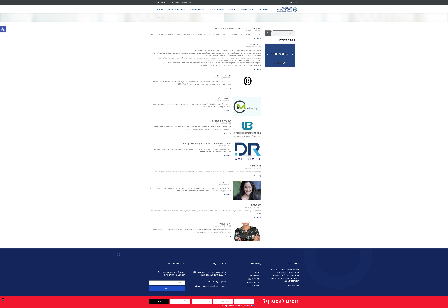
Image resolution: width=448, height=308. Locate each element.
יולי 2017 (286, 147)
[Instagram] (280, 2)
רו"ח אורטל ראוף (223, 75)
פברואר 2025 (284, 80)
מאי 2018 (286, 133)
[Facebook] (296, 2)
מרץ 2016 (286, 186)
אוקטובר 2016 (284, 169)
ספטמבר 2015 (284, 197)
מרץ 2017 (286, 158)
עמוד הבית (160, 18)
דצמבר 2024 (285, 82)
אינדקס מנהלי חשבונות (176, 9)
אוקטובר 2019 (284, 110)
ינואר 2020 (285, 102)
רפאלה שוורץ (255, 44)
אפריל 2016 (285, 183)
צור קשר (159, 9)
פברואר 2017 (285, 161)
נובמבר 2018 (285, 122)
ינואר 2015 (286, 214)
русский (180, 2)
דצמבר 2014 (285, 217)
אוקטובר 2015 (284, 194)
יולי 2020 (286, 96)
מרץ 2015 (286, 211)
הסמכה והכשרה (218, 9)
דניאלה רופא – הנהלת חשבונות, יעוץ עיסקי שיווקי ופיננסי (206, 143)
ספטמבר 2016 (284, 172)
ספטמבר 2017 (284, 144)
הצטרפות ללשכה (198, 9)
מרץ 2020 (286, 99)
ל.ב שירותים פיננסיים (221, 121)
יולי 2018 (286, 127)
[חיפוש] (268, 33)
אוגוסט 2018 (285, 124)
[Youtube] (285, 2)
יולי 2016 (286, 178)
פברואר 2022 (284, 94)
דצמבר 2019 (285, 105)
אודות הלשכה (263, 9)
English (188, 2)
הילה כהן (227, 182)
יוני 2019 (287, 119)
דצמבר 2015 (285, 192)
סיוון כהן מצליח (224, 98)
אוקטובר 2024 (284, 85)
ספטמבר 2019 (284, 113)
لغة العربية (172, 3)
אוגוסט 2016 (285, 175)
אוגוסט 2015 (285, 200)
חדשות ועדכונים (247, 9)
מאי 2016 (286, 180)
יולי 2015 (286, 203)
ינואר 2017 (286, 164)
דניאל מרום (256, 205)
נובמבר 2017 (285, 141)
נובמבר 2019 (285, 108)
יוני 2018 (287, 130)
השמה (233, 9)
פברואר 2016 (285, 189)
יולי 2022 (286, 88)
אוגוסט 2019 (285, 116)
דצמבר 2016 (285, 166)
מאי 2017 (286, 152)
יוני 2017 (287, 150)
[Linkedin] (290, 2)
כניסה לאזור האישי (161, 2)
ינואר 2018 (286, 138)
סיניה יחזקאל (255, 166)
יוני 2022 (286, 91)
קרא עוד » (257, 38)
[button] (3, 29)
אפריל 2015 (285, 208)
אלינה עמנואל (225, 224)
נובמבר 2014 (285, 220)
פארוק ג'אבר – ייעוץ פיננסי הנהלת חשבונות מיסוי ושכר (237, 28)
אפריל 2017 (285, 155)
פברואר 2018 (285, 136)
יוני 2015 (287, 206)
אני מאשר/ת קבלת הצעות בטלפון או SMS (236, 305)
